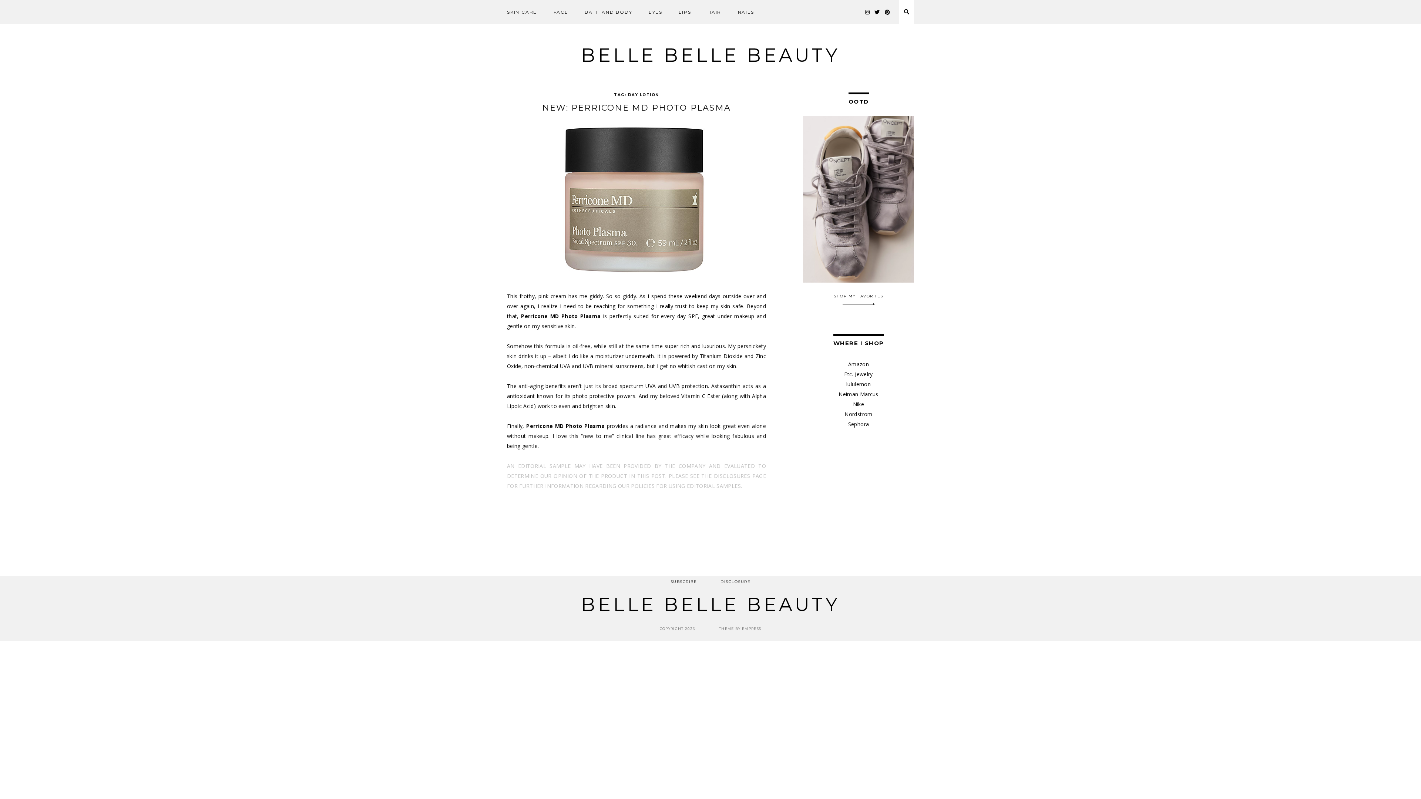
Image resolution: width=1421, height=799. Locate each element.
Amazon (858, 364)
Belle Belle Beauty (710, 55)
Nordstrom (858, 414)
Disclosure (735, 581)
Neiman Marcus (859, 394)
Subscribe (684, 581)
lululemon (858, 384)
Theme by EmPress (740, 629)
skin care (522, 12)
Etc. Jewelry (858, 374)
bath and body (608, 12)
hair (714, 12)
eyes (655, 12)
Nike (858, 404)
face (561, 12)
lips (685, 12)
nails (746, 12)
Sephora (858, 424)
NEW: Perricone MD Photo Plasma (636, 108)
